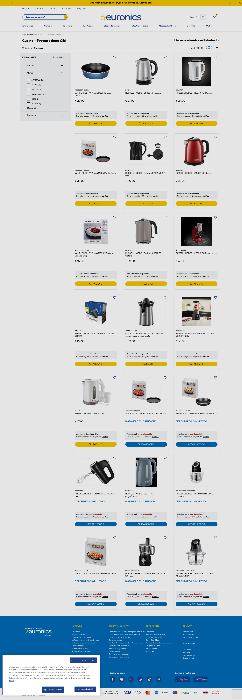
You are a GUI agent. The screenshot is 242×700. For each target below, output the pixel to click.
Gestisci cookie (55, 689)
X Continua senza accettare (83, 660)
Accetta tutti (87, 689)
